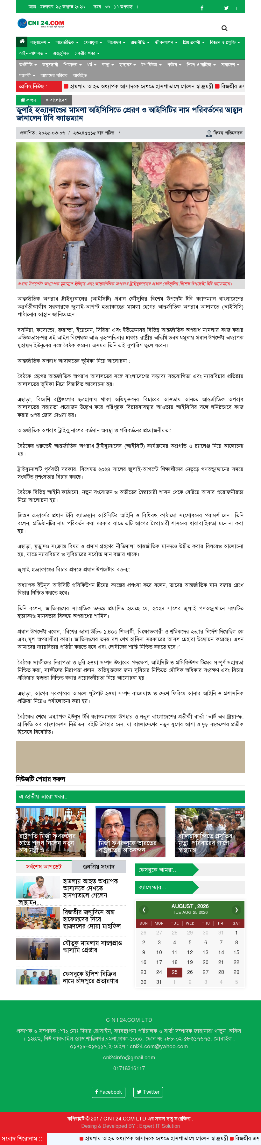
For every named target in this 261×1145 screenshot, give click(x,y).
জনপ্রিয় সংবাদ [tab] (99, 866)
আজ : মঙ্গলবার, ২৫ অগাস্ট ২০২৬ (57, 7)
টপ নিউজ (150, 65)
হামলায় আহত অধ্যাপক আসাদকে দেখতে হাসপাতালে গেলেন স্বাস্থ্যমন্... (68, 891)
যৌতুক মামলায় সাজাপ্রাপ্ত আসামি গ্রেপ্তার (92, 946)
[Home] (21, 42)
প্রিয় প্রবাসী (192, 42)
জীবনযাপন (164, 42)
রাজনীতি (138, 42)
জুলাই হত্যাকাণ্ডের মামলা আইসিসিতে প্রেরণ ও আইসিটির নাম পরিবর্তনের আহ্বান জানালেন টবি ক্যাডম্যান (130, 114)
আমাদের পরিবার (54, 75)
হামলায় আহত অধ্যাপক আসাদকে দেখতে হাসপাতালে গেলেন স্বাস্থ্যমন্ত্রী (122, 86)
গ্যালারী (25, 75)
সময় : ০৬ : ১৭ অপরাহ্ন (113, 7)
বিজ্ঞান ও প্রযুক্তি (223, 42)
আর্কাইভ (80, 75)
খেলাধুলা (91, 42)
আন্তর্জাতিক (65, 42)
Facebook (110, 1092)
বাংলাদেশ (39, 42)
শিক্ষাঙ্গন (71, 65)
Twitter (150, 1092)
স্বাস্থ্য (106, 65)
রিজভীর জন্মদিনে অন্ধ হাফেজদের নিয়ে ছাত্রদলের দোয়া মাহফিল (92, 919)
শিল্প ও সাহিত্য (200, 65)
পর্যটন (172, 65)
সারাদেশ (228, 65)
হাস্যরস (126, 65)
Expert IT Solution (159, 1126)
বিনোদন (115, 42)
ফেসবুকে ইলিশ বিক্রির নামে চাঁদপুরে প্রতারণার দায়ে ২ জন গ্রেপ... (90, 981)
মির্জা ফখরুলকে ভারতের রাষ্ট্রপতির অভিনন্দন (128, 846)
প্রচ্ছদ (30, 100)
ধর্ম (90, 65)
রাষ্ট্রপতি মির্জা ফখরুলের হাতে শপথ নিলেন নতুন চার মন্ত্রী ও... (47, 843)
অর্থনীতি (26, 65)
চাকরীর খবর (85, 53)
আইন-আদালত (31, 53)
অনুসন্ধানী (50, 65)
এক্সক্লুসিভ (61, 53)
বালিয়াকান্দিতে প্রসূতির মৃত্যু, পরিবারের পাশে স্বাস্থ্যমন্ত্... (205, 843)
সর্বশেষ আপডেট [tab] (43, 866)
